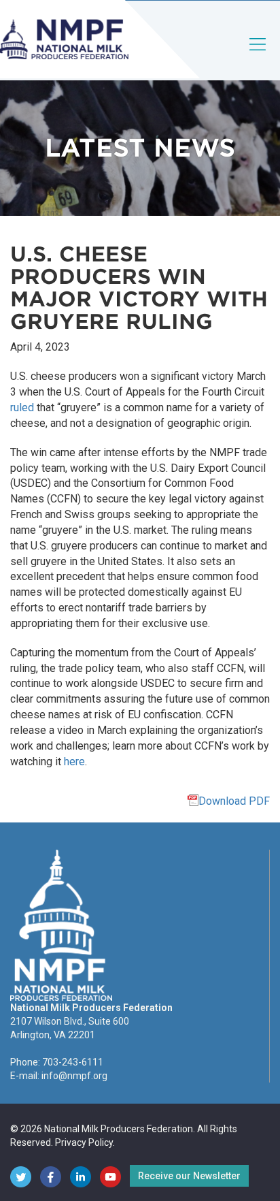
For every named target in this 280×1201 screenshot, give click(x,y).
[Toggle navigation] (258, 55)
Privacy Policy (84, 1142)
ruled (22, 407)
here (74, 761)
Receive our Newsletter (189, 1175)
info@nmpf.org (74, 1075)
